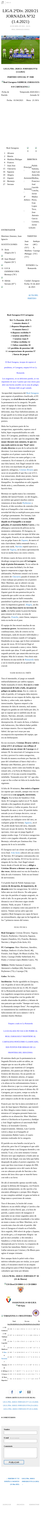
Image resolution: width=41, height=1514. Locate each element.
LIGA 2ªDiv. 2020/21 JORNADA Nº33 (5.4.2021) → (30, 1481)
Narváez (18, 546)
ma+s (8, 2)
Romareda (29, 659)
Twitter (20, 1392)
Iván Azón (15, 853)
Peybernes (26, 503)
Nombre (7, 1429)
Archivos (20, 1504)
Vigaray (13, 549)
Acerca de (7, 1504)
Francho (14, 617)
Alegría (29, 604)
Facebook (12, 1392)
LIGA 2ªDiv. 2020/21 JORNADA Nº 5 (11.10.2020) (20, 1402)
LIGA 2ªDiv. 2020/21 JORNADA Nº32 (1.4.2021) (20, 16)
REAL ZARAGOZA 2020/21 (21, 29)
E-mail (12, 1438)
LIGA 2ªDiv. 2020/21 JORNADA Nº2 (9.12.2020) (20, 1409)
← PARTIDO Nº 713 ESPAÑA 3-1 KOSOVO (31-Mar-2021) (11, 1481)
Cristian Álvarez (26, 470)
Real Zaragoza (32, 393)
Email (29, 1392)
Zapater (24, 540)
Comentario (8, 1446)
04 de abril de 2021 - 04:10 (20, 26)
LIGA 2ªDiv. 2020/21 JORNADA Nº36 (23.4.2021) (20, 1405)
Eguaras (28, 822)
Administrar (34, 1504)
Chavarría (16, 576)
